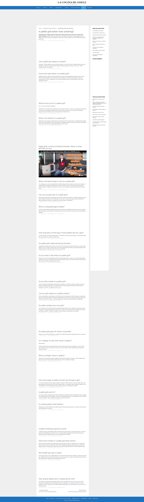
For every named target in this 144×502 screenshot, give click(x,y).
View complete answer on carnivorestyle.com (55, 409)
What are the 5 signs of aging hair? (99, 114)
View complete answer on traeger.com (54, 288)
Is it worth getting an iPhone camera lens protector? (99, 122)
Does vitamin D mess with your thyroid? (98, 117)
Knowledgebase (84, 498)
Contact (89, 498)
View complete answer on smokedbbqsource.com (56, 40)
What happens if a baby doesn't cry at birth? (99, 110)
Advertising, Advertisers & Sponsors (63, 498)
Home (40, 28)
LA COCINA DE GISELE (72, 2)
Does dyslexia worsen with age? (99, 50)
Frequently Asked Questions (49, 28)
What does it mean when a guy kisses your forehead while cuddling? (98, 38)
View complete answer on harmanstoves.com (55, 387)
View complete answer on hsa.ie (53, 335)
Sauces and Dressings (75, 7)
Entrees (44, 7)
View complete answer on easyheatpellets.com (56, 238)
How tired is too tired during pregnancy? (98, 48)
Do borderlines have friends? (98, 30)
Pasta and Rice (58, 7)
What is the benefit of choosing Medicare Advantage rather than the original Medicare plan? (99, 103)
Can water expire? (96, 52)
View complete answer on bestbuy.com (54, 113)
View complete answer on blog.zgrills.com (55, 447)
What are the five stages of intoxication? (98, 55)
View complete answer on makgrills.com (55, 125)
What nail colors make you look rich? (98, 100)
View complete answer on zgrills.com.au (55, 68)
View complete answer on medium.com (54, 250)
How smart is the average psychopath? (47, 491)
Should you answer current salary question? (99, 125)
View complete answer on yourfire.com (54, 361)
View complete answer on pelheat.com (54, 312)
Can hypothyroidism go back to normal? (99, 107)
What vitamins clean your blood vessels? (77, 491)
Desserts (67, 7)
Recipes (38, 7)
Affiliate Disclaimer (76, 498)
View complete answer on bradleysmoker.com (56, 262)
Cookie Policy (95, 498)
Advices (83, 7)
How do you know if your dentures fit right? (99, 42)
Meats (51, 7)
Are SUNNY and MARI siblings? (98, 119)
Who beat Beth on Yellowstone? (99, 32)
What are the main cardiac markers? (99, 34)
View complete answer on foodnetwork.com (55, 201)
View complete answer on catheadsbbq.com (55, 435)
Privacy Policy (52, 498)
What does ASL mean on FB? (98, 112)
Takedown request (43, 40)
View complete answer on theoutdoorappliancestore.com (57, 189)
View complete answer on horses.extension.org (56, 213)
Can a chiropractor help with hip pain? (99, 45)
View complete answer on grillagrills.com (55, 300)
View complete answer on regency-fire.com (55, 350)
